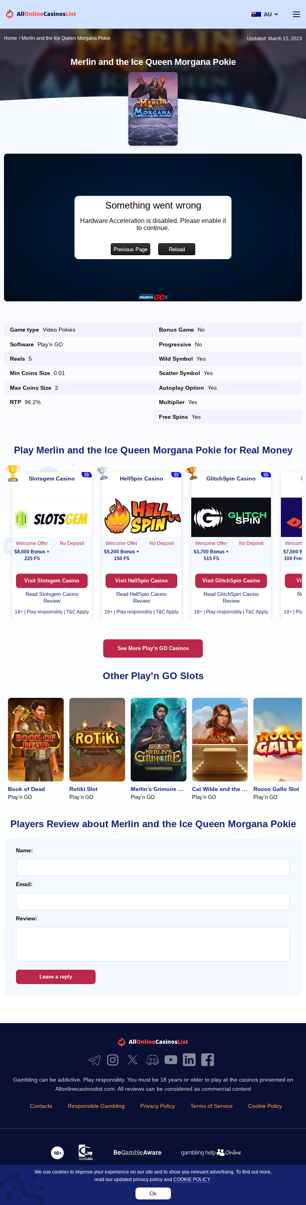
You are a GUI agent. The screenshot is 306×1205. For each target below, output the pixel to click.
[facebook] (209, 1060)
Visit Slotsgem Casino (51, 581)
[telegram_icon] (96, 1060)
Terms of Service (211, 1106)
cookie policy (191, 1179)
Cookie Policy (265, 1106)
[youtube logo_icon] (173, 1060)
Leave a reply (55, 977)
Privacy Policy (157, 1106)
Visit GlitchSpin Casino (231, 581)
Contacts (41, 1106)
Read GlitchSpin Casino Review (231, 597)
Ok (153, 1193)
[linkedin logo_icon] (191, 1060)
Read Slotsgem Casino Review (52, 597)
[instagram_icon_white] (114, 1060)
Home (10, 38)
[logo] (41, 15)
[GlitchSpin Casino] (231, 517)
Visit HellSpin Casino (141, 581)
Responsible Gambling (96, 1106)
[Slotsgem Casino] (52, 517)
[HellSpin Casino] (141, 517)
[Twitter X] (135, 1060)
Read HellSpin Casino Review (141, 597)
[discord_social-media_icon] (154, 1060)
